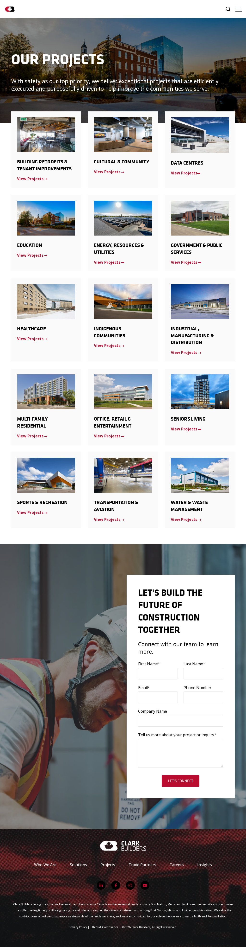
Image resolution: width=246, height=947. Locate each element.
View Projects (184, 173)
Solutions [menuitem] (78, 864)
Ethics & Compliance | (106, 927)
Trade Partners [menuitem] (142, 864)
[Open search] (228, 9)
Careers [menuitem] (177, 864)
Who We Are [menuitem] (45, 864)
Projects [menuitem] (107, 864)
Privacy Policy (78, 927)
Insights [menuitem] (204, 864)
